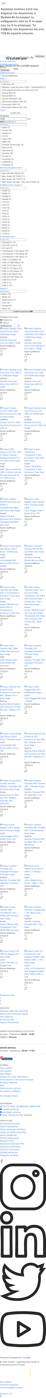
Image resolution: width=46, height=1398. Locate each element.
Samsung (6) (7, 150)
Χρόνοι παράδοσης (8, 1135)
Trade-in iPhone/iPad (9, 1022)
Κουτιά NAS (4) (9, 93)
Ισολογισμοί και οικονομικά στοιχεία (16, 1079)
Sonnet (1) (6, 156)
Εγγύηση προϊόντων (9, 1152)
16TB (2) (6, 219)
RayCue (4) (7, 147)
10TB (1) (5, 216)
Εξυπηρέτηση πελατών (10, 1123)
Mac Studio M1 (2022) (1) (13, 176)
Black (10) (6, 294)
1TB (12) (5, 202)
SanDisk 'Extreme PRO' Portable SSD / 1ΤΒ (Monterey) (34, 842)
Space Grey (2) (9, 300)
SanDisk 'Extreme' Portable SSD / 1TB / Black (33, 924)
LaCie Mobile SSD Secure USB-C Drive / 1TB (9, 748)
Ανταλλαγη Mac (7, 1019)
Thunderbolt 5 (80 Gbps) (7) (14, 256)
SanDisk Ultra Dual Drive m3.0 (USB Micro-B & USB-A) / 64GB (35, 346)
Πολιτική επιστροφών (9, 1149)
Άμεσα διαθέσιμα (9, 75)
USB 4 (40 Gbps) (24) (12, 274)
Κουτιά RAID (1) (9, 96)
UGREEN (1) (7, 162)
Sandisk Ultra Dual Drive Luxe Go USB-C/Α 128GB (35, 425)
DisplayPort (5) (9, 242)
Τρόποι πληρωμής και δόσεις (13, 1129)
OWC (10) (6, 142)
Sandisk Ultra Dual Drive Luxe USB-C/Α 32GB (9, 384)
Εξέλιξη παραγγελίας (9, 1138)
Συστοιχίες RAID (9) (11, 104)
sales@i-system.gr (10, 1109)
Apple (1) (6, 127)
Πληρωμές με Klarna (9, 1155)
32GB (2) (6, 190)
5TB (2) (5, 211)
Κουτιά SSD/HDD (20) (12, 98)
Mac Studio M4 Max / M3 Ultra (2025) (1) (20, 182)
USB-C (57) (7, 285)
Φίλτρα (5, 323)
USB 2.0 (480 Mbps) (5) (13, 262)
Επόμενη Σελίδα (7, 995)
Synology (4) (8, 159)
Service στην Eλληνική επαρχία (14, 1014)
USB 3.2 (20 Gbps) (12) (12, 271)
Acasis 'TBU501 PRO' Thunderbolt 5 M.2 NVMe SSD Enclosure (9, 927)
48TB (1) (6, 225)
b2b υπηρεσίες (6, 1016)
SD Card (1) (7, 248)
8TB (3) (5, 213)
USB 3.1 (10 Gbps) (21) (12, 268)
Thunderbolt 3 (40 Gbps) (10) (15, 251)
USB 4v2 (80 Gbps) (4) (12, 277)
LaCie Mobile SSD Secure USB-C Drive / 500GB (9, 563)
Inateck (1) (6, 133)
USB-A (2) (6, 282)
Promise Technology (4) (12, 144)
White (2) (6, 297)
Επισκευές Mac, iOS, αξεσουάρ (14, 1011)
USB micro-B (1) (9, 279)
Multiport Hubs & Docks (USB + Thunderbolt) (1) (24, 87)
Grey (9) (6, 302)
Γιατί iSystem (6, 1071)
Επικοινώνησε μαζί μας (10, 1088)
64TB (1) (6, 231)
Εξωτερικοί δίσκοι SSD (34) (14, 107)
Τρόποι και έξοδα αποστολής (13, 1132)
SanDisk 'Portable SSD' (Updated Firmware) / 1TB (34, 663)
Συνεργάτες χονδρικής (10, 1091)
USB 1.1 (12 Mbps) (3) (11, 259)
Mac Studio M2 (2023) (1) (13, 179)
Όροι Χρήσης (5, 1074)
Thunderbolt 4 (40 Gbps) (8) (15, 254)
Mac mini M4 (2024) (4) (12, 173)
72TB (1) (6, 234)
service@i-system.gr (11, 1112)
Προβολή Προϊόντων (23, 311)
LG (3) (5, 136)
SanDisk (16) (7, 153)
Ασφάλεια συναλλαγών (10, 1146)
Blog (2, 1085)
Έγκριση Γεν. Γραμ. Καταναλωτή (14, 1076)
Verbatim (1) (7, 165)
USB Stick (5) (8, 84)
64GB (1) (6, 193)
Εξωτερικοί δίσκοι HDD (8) (14, 101)
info (26, 1357)
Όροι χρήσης (5, 1382)
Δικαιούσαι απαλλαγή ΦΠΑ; (12, 1144)
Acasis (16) (7, 130)
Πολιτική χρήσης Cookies (11, 1387)
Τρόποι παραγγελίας (9, 1126)
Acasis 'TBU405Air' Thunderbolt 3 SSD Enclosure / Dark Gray (34, 469)
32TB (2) (6, 222)
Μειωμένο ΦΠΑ (7, 1141)
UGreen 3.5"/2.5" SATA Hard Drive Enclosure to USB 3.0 (10, 425)
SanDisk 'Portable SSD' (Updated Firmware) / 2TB (10, 883)
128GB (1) (6, 196)
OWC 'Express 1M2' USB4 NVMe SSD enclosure (8, 663)
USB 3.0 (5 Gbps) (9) (11, 265)
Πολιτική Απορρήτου (9, 1385)
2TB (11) (5, 205)
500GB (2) (6, 199)
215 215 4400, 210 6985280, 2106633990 (21, 1106)
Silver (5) (6, 308)
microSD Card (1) (10, 245)
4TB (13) (6, 208)
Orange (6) (7, 305)
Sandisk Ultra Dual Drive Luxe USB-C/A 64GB (33, 384)
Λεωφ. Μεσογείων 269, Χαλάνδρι (16, 1115)
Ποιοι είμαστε (6, 1068)
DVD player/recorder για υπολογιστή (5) (20, 90)
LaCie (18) (6, 139)
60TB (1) (6, 228)
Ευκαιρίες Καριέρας (8, 1082)
